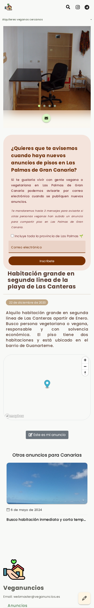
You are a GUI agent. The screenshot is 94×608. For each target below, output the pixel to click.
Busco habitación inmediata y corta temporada (47, 519)
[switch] (68, 7)
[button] (39, 106)
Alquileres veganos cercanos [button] (22, 19)
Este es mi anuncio (49, 434)
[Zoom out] (85, 366)
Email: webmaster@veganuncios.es (31, 596)
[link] (78, 7)
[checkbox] (12, 235)
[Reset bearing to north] (85, 373)
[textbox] (47, 247)
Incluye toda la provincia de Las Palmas (46, 236)
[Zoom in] (85, 360)
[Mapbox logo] (14, 416)
